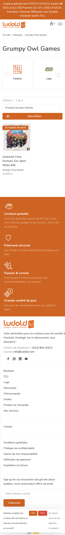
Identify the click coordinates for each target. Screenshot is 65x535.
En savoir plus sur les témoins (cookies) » (54, 521)
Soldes (8, 399)
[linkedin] (20, 359)
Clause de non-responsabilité (20, 454)
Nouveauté (10, 388)
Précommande (12, 393)
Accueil (6, 35)
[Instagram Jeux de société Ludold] (14, 359)
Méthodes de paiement (17, 459)
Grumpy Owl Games (36, 35)
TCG (6, 376)
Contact (8, 426)
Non (43, 513)
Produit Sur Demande (16, 405)
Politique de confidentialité (19, 448)
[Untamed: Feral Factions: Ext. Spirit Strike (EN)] (16, 138)
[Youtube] (26, 359)
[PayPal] (36, 533)
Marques (17, 35)
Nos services (11, 411)
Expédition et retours (16, 465)
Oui (33, 513)
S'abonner (14, 503)
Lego (7, 382)
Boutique (9, 371)
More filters (35, 116)
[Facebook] (8, 359)
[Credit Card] (29, 533)
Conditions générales (16, 442)
